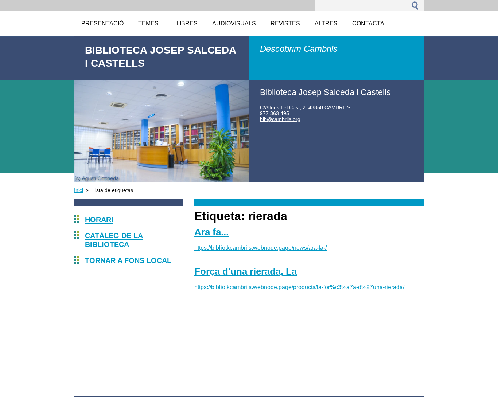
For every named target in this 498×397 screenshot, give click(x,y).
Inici (78, 190)
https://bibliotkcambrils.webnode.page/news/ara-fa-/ (260, 248)
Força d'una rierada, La (245, 271)
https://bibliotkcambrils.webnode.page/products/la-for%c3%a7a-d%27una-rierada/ (299, 287)
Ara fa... (211, 232)
